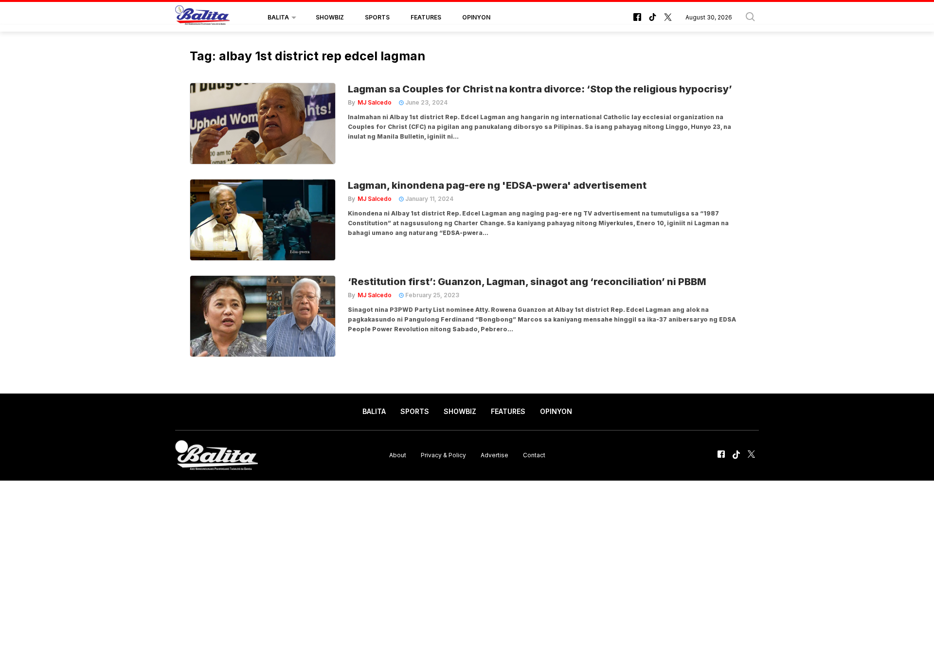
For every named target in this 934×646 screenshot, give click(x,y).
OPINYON (476, 17)
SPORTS (377, 17)
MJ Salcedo (375, 102)
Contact (534, 455)
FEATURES (426, 17)
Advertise (494, 455)
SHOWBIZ (330, 17)
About (397, 455)
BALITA (278, 17)
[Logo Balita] (202, 17)
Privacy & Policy (443, 455)
